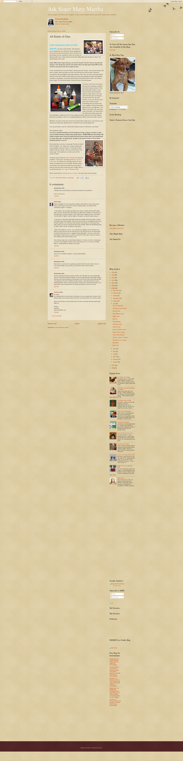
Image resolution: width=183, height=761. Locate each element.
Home (77, 324)
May (114, 351)
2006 (113, 368)
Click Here (112, 50)
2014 (113, 272)
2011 (113, 280)
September (116, 298)
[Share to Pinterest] (88, 178)
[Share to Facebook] (86, 178)
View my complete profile (62, 24)
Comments (115, 38)
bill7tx (56, 201)
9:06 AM (56, 268)
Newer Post (52, 324)
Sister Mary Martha (62, 19)
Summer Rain (116, 311)
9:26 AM (56, 312)
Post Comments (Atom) (61, 327)
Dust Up (115, 319)
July (114, 303)
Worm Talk (116, 345)
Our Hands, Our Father (123, 377)
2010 (113, 283)
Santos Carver (117, 327)
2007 (113, 365)
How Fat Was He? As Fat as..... (126, 433)
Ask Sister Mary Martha (75, 9)
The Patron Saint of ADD (124, 400)
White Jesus (120, 478)
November (116, 293)
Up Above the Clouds (123, 422)
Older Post (102, 324)
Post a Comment (56, 316)
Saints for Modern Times (119, 329)
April (114, 354)
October (115, 295)
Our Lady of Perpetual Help (70, 169)
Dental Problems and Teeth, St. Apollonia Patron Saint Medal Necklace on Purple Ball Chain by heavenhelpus (115, 672)
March (115, 356)
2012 (113, 277)
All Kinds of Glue (117, 324)
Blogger (100, 748)
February (115, 359)
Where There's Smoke (119, 332)
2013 (113, 275)
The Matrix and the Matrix (120, 308)
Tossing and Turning (123, 444)
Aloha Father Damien (118, 335)
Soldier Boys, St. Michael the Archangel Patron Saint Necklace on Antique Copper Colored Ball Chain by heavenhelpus (115, 693)
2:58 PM (56, 246)
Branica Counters (117, 585)
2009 (113, 285)
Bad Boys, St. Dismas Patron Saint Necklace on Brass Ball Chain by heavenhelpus (115, 702)
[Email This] (81, 178)
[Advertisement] (124, 504)
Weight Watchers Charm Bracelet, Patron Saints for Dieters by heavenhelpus (114, 662)
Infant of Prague (70, 157)
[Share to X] (84, 178)
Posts (113, 35)
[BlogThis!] (83, 178)
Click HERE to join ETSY (117, 228)
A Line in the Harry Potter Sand (126, 455)
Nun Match (116, 342)
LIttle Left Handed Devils (124, 411)
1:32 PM (56, 196)
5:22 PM (56, 286)
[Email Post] (77, 177)
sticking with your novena (70, 173)
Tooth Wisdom (117, 321)
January (115, 362)
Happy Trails (116, 316)
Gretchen (56, 292)
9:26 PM (56, 256)
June (114, 348)
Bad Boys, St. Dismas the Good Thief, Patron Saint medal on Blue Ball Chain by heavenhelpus (115, 682)
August (115, 301)
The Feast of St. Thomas (120, 340)
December (116, 290)
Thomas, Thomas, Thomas (120, 337)
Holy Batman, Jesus (118, 313)
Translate (122, 109)
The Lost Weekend (118, 306)
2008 (113, 288)
